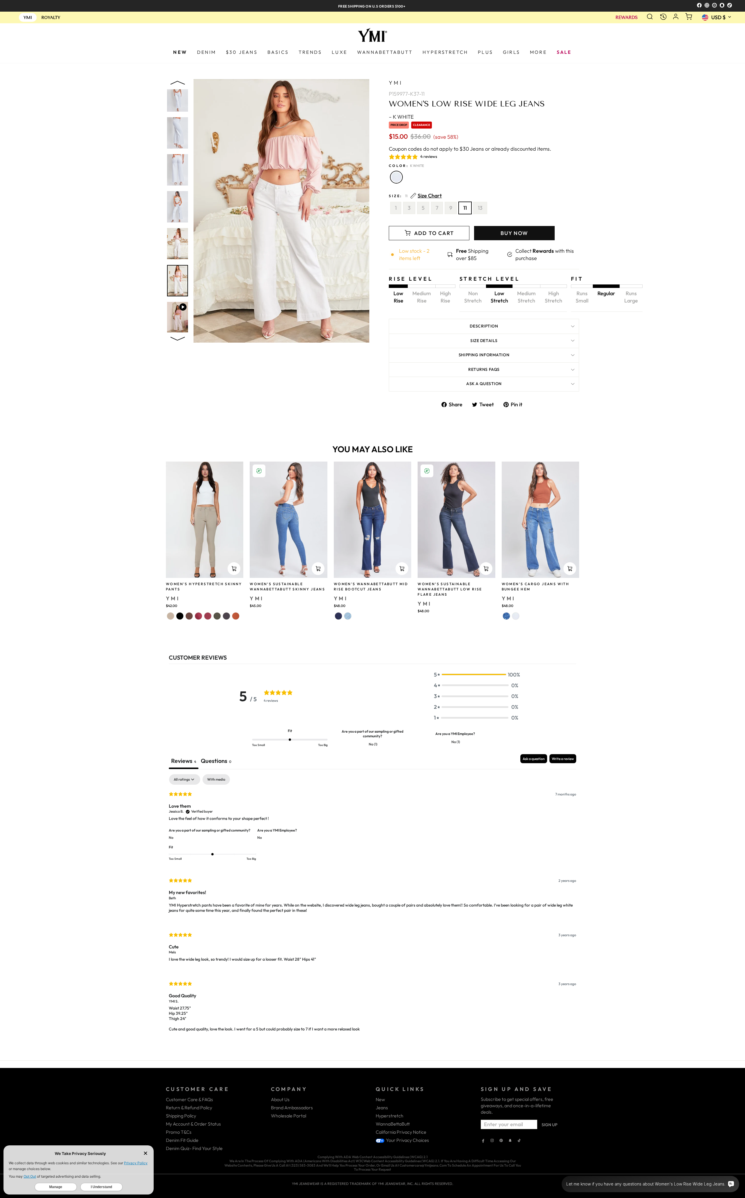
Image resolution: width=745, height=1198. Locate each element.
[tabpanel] (372, 908)
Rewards (626, 17)
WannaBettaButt (393, 1124)
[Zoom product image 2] (177, 133)
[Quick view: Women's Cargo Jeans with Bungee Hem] (569, 568)
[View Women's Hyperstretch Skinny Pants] (204, 520)
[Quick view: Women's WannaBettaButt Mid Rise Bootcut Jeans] (401, 568)
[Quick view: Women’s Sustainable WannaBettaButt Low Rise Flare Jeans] (486, 568)
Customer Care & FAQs (189, 1099)
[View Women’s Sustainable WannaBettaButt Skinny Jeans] (288, 520)
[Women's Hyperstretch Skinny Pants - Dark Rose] (198, 616)
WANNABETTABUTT (385, 52)
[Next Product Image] (177, 337)
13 (480, 207)
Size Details (484, 340)
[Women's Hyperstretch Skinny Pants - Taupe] (170, 616)
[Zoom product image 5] (177, 243)
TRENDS (310, 52)
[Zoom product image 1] (177, 96)
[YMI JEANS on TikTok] (519, 1141)
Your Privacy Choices (407, 1140)
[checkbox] (216, 779)
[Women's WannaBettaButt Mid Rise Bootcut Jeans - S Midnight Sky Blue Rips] (338, 616)
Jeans (382, 1107)
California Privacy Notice (401, 1132)
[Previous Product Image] (177, 84)
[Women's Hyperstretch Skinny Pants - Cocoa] (189, 616)
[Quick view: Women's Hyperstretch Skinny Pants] (234, 568)
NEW (180, 52)
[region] (372, 5)
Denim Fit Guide (182, 1140)
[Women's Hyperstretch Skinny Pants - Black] (179, 616)
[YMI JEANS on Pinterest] (501, 1141)
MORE (538, 52)
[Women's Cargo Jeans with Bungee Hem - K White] (515, 616)
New (380, 1099)
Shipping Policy (181, 1116)
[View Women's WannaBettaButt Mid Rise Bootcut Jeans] (372, 520)
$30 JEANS (242, 52)
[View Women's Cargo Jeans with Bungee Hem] (540, 520)
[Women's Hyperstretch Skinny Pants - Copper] (235, 616)
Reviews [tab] (183, 760)
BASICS (278, 52)
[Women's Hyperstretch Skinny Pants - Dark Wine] (207, 616)
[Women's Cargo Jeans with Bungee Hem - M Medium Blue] (506, 616)
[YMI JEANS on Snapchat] (510, 1141)
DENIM (206, 52)
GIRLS (511, 52)
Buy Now (514, 233)
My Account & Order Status (193, 1124)
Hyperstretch (389, 1116)
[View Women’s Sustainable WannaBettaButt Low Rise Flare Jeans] (456, 520)
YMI (395, 82)
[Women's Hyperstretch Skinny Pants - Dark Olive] (217, 616)
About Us (280, 1099)
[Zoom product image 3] (177, 170)
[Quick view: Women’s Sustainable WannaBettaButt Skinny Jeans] (318, 568)
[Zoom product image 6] (177, 280)
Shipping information (484, 354)
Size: (415, 196)
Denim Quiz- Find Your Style (194, 1148)
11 (465, 207)
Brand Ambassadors (292, 1107)
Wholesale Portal (288, 1116)
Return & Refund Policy (189, 1107)
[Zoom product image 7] (177, 317)
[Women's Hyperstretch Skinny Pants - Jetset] (226, 616)
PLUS (485, 52)
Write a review (563, 758)
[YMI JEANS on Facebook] (483, 1141)
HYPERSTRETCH (445, 52)
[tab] (216, 761)
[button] (476, 674)
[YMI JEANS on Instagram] (492, 1141)
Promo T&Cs (178, 1132)
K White (396, 177)
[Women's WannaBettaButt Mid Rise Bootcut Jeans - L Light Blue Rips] (347, 616)
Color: (406, 165)
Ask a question (484, 383)
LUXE (339, 52)
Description (484, 326)
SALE (564, 52)
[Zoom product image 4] (177, 206)
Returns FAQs (484, 369)
